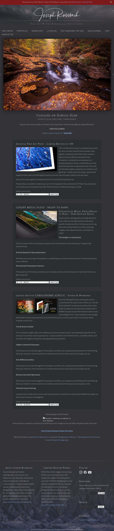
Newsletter (7, 34)
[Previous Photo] (1, 77)
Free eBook (7, 31)
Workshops (37, 31)
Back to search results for (57, 133)
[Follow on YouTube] (90, 472)
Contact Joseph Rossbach (89, 520)
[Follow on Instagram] (81, 472)
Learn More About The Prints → (53, 505)
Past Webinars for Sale (72, 31)
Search (101, 507)
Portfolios (22, 31)
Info (107, 31)
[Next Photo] (112, 77)
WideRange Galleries (76, 529)
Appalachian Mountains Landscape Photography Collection (53, 437)
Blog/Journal (94, 31)
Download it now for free (82, 2)
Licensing (52, 31)
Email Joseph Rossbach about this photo (57, 431)
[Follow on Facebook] (85, 472)
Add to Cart (54, 194)
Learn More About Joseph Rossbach (17, 502)
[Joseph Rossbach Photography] (57, 20)
